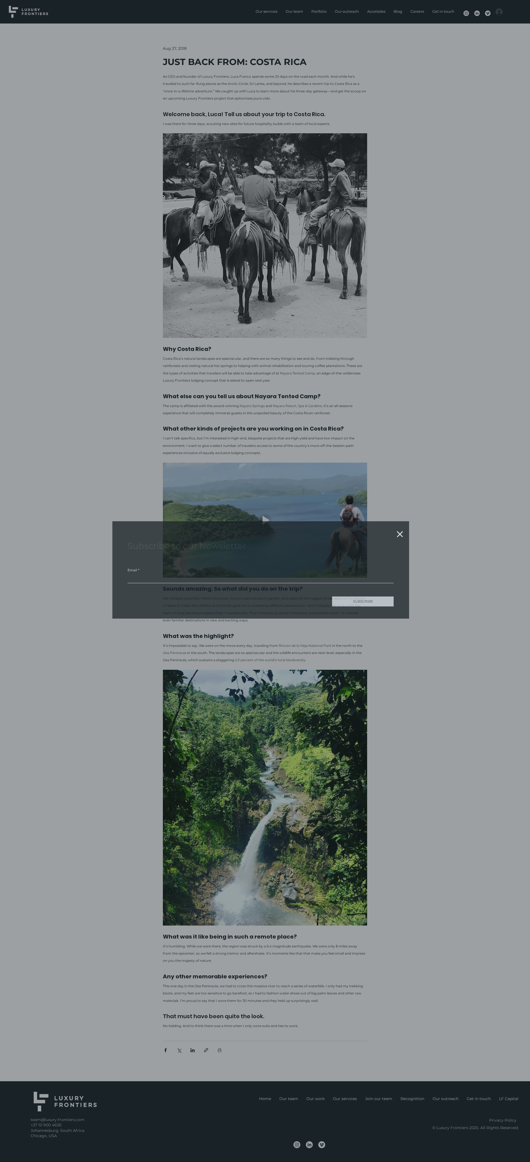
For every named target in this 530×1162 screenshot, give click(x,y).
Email (133, 568)
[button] (400, 532)
